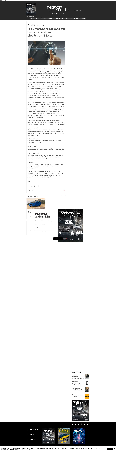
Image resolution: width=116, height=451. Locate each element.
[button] (58, 238)
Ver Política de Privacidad (25, 449)
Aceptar (110, 448)
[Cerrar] (114, 449)
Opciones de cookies (100, 448)
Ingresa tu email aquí (39, 224)
